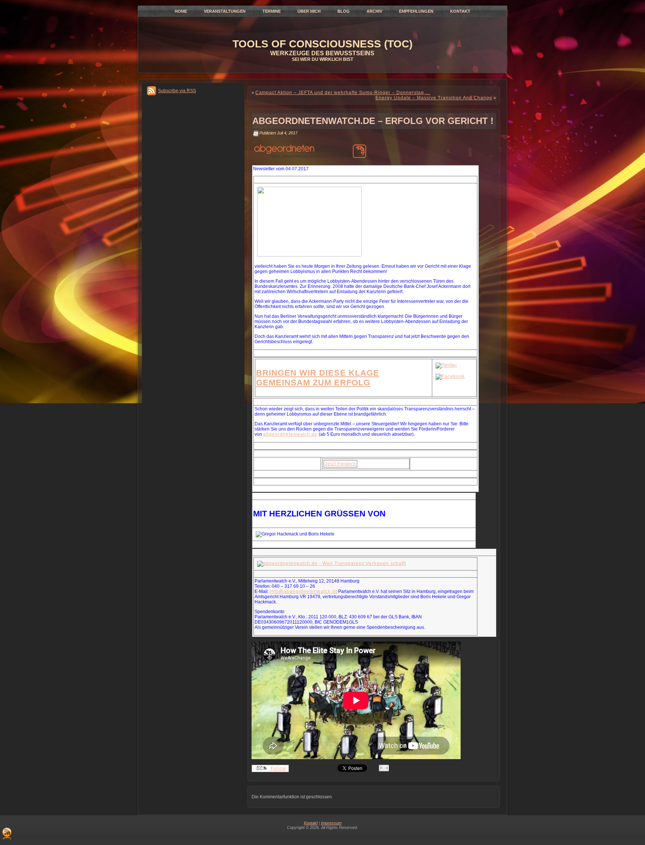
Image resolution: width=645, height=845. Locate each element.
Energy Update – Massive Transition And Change (434, 97)
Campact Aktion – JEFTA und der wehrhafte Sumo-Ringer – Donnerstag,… (342, 92)
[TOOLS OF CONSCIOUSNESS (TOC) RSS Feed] (7, 833)
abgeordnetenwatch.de (290, 434)
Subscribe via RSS (177, 90)
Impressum (331, 823)
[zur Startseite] (332, 563)
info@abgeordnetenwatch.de (304, 591)
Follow (277, 768)
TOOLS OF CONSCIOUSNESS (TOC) (322, 44)
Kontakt (311, 823)
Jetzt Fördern (340, 463)
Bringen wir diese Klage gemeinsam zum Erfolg (317, 377)
